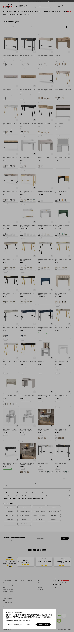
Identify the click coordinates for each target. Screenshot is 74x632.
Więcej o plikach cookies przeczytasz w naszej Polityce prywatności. (18, 620)
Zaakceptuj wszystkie (43, 624)
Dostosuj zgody (28, 624)
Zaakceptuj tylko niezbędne (13, 624)
